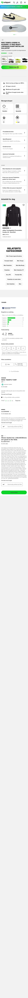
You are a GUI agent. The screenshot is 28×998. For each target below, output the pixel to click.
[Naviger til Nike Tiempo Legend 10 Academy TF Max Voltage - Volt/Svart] (18, 60)
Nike (20, 284)
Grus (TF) (8, 274)
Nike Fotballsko (8, 265)
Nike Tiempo (20, 260)
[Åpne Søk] (14, 2)
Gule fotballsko (11, 284)
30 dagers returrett (10, 86)
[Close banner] (26, 7)
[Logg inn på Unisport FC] (17, 2)
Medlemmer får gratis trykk (13, 89)
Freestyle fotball (9, 260)
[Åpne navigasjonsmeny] (25, 2)
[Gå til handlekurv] (21, 2)
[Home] (5, 2)
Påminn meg (12, 67)
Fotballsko (7, 270)
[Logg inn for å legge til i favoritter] (23, 205)
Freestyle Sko (18, 274)
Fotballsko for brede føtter (14, 279)
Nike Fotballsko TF (19, 270)
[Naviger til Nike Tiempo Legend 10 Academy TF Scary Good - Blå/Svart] (11, 60)
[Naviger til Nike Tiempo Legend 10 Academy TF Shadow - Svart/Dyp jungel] (25, 60)
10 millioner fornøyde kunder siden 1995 (14, 93)
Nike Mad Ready (20, 265)
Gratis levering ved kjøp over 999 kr (15, 83)
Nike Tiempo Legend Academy (14, 256)
